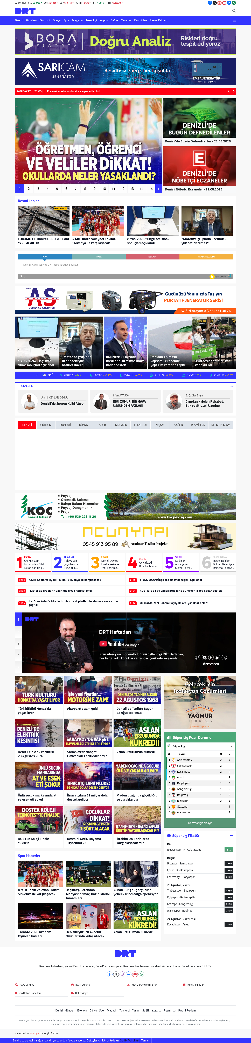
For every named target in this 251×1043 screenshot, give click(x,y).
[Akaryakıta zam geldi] (88, 690)
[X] (116, 974)
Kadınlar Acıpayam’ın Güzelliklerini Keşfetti (182, 564)
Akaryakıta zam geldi (83, 709)
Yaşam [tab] (159, 425)
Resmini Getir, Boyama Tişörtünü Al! (84, 841)
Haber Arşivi (81, 993)
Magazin (77, 20)
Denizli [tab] (27, 425)
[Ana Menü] (234, 20)
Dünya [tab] (83, 425)
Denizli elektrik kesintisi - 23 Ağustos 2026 (37, 754)
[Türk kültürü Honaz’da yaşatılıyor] (39, 690)
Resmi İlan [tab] (198, 425)
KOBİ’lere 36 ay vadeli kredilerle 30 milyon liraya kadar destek (181, 590)
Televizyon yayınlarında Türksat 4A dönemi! (71, 564)
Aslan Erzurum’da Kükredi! (136, 752)
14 (141, 188)
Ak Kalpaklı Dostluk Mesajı (148, 564)
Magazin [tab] (121, 425)
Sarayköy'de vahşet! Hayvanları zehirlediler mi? (87, 754)
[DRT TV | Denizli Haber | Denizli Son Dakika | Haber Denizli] (25, 10)
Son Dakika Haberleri (30, 993)
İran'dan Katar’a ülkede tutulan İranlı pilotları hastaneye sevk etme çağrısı (73, 603)
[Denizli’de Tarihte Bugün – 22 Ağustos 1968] (137, 690)
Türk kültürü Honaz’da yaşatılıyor (34, 711)
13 (132, 188)
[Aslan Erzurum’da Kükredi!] (137, 733)
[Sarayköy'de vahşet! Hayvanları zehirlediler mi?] (88, 733)
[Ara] (234, 11)
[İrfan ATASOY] (101, 401)
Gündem (31, 20)
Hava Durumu (27, 985)
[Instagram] (122, 974)
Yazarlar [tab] (27, 386)
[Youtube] (135, 974)
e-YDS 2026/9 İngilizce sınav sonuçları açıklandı (171, 579)
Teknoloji (91, 20)
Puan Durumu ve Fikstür (144, 985)
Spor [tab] (102, 425)
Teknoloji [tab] (140, 425)
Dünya (57, 20)
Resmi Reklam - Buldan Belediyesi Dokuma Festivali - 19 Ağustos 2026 (223, 564)
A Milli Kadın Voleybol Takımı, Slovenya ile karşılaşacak (65, 579)
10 (104, 188)
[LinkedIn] (128, 974)
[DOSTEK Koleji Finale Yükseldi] (39, 820)
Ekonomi (44, 20)
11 (113, 188)
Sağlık (114, 20)
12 (122, 188)
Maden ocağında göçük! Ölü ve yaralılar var (136, 797)
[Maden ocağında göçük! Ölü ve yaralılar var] (137, 776)
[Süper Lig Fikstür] (231, 835)
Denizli (19, 20)
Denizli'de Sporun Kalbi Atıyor (63, 403)
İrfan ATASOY (121, 395)
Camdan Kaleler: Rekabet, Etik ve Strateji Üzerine (204, 403)
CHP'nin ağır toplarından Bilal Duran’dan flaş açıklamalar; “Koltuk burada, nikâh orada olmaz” (36, 564)
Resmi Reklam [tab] (220, 425)
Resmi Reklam (158, 20)
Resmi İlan (140, 20)
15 (151, 188)
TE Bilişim (34, 1033)
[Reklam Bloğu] (125, 41)
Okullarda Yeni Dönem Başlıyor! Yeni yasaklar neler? (174, 603)
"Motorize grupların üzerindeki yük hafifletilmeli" (61, 590)
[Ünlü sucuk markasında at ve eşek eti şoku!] (39, 776)
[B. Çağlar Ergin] (174, 401)
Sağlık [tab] (178, 425)
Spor (66, 20)
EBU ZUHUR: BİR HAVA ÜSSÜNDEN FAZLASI (129, 403)
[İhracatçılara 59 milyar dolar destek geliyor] (88, 776)
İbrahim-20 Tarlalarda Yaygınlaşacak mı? (132, 841)
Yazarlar (126, 20)
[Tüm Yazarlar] (231, 386)
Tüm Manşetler (195, 985)
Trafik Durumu (82, 985)
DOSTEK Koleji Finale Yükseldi (33, 841)
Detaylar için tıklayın (200, 823)
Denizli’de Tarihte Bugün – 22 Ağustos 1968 (136, 711)
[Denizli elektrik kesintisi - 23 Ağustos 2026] (39, 733)
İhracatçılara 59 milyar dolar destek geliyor (88, 797)
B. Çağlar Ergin (194, 395)
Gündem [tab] (46, 425)
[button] (229, 91)
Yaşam (104, 20)
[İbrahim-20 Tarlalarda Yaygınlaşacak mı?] (137, 820)
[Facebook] (110, 974)
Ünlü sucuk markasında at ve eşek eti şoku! (37, 797)
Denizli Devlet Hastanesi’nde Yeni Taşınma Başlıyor (110, 564)
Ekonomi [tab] (65, 425)
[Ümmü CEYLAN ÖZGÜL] (29, 401)
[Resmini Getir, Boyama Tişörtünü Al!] (88, 820)
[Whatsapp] (141, 974)
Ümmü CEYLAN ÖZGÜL (54, 397)
